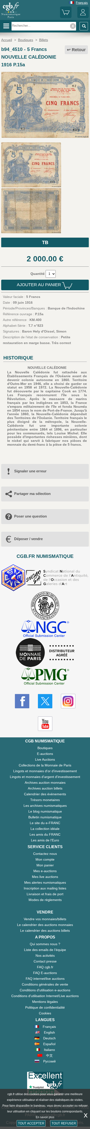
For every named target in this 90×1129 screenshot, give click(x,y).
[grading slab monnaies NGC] (45, 629)
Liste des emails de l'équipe (45, 950)
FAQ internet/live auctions (45, 979)
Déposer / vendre (28, 539)
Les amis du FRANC (45, 834)
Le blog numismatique (45, 811)
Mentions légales (45, 1002)
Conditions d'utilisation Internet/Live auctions (45, 996)
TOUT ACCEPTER (31, 1123)
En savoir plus (45, 1117)
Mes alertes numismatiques (45, 882)
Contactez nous (45, 854)
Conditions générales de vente (45, 984)
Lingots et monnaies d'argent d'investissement (45, 777)
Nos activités (45, 955)
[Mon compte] (83, 17)
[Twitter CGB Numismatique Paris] (45, 701)
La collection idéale (45, 829)
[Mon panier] (66, 17)
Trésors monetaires (45, 800)
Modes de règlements (45, 900)
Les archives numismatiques (45, 806)
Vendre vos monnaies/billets (45, 919)
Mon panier (45, 865)
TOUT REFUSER (64, 1123)
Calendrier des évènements (45, 794)
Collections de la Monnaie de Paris (45, 765)
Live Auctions (45, 759)
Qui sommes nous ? (45, 944)
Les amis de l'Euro (45, 840)
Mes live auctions (45, 877)
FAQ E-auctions (45, 973)
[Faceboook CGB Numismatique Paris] (22, 701)
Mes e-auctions (45, 871)
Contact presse (45, 961)
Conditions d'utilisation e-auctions (45, 990)
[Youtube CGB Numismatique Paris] (45, 723)
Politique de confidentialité (45, 1007)
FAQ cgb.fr (45, 967)
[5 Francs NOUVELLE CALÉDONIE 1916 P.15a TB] (45, 137)
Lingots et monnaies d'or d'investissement (45, 771)
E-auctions (45, 754)
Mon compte (45, 859)
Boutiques (45, 748)
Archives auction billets (45, 788)
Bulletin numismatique (45, 817)
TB (45, 242)
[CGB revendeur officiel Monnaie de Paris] (45, 652)
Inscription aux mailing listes (45, 888)
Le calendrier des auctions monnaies (45, 925)
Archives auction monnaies (45, 782)
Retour (79, 49)
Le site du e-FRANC (45, 823)
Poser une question (30, 516)
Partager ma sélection (32, 494)
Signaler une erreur (30, 471)
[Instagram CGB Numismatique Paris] (68, 701)
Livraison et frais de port (45, 894)
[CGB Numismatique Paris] (10, 18)
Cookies (45, 1013)
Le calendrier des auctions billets (45, 930)
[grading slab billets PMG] (45, 677)
